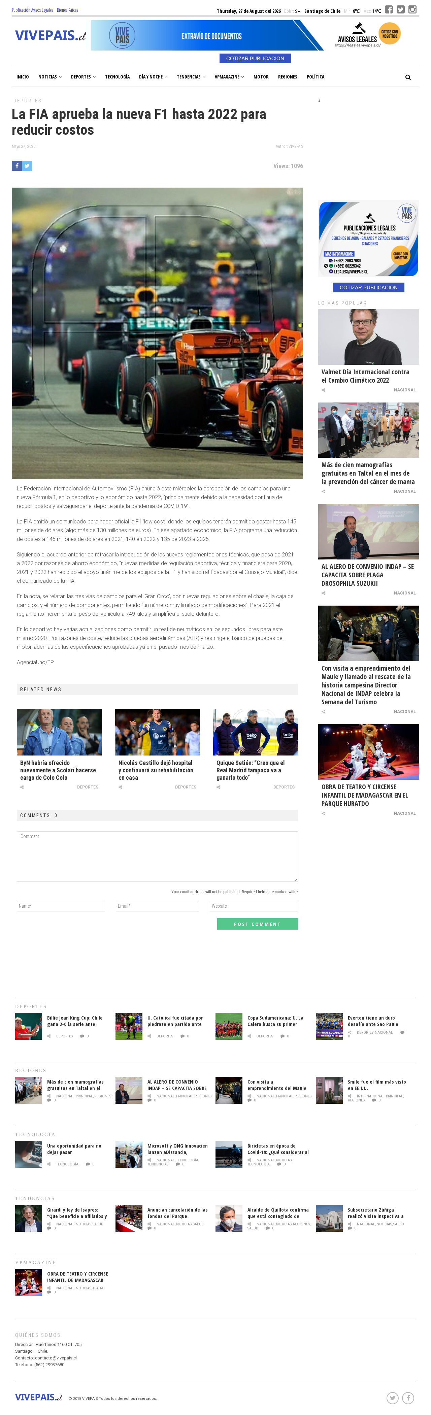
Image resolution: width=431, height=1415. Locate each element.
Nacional (405, 390)
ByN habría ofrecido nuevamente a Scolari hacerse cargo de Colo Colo (58, 770)
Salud (98, 1224)
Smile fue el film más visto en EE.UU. (377, 1084)
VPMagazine (227, 76)
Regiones (287, 76)
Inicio (22, 76)
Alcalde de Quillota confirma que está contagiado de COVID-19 (278, 1216)
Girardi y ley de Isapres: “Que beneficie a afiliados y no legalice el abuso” (77, 1216)
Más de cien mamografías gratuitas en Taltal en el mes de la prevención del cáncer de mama (368, 473)
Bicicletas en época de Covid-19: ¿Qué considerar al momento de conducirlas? (278, 1152)
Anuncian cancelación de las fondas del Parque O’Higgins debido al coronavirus (177, 1219)
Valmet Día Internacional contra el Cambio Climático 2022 (365, 376)
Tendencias (189, 76)
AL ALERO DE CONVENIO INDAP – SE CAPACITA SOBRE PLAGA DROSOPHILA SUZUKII (368, 575)
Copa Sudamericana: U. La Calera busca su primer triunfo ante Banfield (275, 1024)
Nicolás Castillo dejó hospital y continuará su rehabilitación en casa (156, 770)
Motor (261, 76)
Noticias (47, 76)
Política (315, 76)
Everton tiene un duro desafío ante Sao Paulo (373, 1020)
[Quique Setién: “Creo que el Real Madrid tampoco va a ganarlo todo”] (255, 732)
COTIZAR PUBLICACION (255, 58)
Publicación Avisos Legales (32, 10)
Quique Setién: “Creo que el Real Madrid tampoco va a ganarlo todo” (251, 770)
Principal (84, 1096)
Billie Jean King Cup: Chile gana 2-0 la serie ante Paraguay (75, 1024)
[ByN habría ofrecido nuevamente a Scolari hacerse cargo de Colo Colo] (59, 732)
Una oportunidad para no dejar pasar (74, 1148)
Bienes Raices (67, 10)
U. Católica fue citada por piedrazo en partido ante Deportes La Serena (175, 1024)
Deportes (81, 76)
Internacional (371, 1096)
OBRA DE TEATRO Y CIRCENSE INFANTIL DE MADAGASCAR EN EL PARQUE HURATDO (365, 795)
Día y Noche (151, 76)
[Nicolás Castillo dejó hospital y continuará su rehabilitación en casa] (157, 732)
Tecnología (117, 76)
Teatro (99, 1288)
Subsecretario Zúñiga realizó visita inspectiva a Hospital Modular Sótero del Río (378, 1219)
